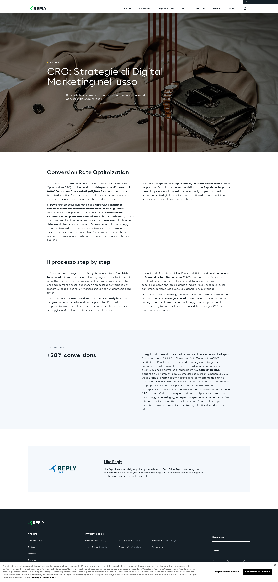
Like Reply (113, 462)
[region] (139, 572)
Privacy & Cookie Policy (44, 577)
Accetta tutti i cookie (257, 572)
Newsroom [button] (33, 560)
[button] (231, 537)
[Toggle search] (245, 8)
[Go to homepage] (37, 8)
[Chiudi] (275, 565)
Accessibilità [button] (157, 547)
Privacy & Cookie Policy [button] (95, 541)
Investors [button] (32, 553)
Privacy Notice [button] (97, 547)
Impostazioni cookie (227, 572)
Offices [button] (31, 547)
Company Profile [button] (35, 541)
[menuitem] (126, 8)
